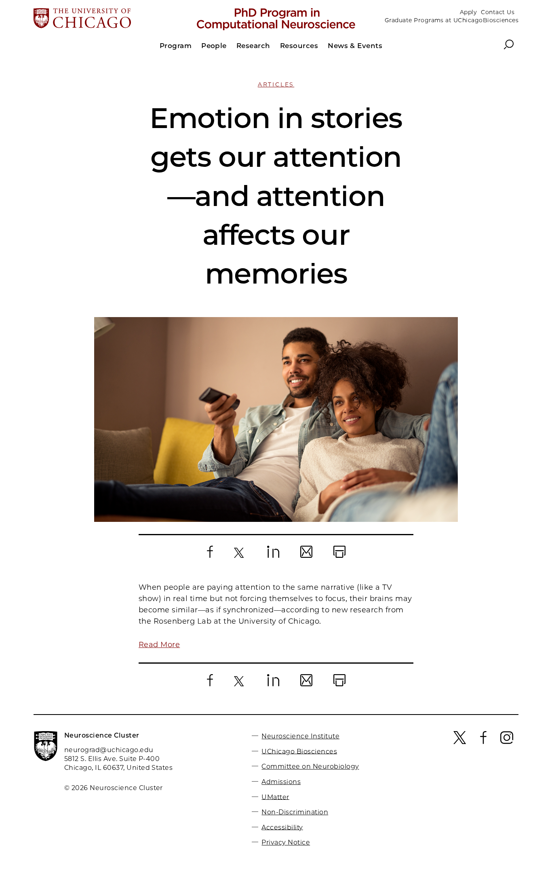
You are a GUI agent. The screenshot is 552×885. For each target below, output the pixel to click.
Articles (276, 84)
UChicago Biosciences (299, 751)
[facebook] (483, 742)
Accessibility (282, 827)
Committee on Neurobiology (310, 766)
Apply (468, 12)
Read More (159, 644)
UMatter (275, 797)
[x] (460, 742)
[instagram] (506, 742)
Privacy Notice (285, 842)
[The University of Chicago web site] (113, 19)
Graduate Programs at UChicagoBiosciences (451, 20)
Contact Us (497, 12)
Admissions (281, 782)
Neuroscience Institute (300, 736)
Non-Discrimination (294, 812)
